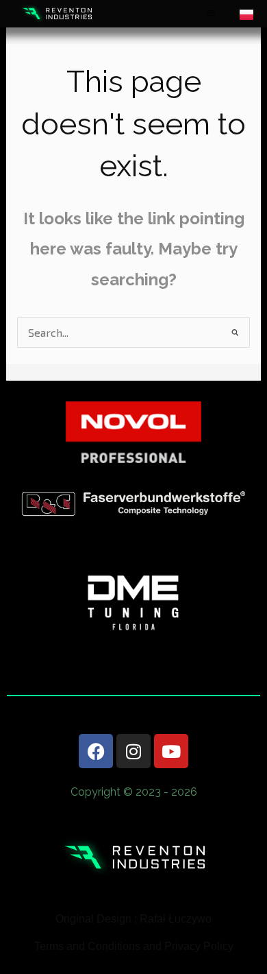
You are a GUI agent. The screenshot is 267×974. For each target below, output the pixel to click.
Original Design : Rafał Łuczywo (133, 919)
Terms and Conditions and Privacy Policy (133, 946)
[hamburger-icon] (210, 13)
